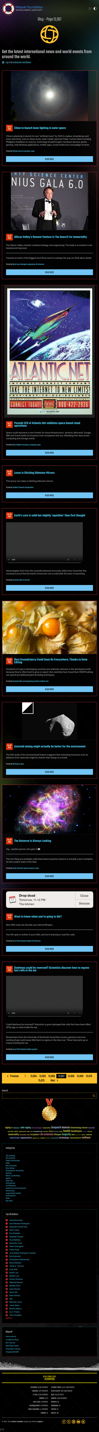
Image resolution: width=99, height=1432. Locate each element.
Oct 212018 (9, 128)
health (66, 1131)
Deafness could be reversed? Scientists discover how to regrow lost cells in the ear (51, 969)
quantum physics (29, 868)
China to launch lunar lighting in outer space (40, 128)
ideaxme (90, 1132)
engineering (31, 264)
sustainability (54, 1138)
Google (61, 1131)
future (51, 1131)
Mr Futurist (10, 1343)
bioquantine (47, 1128)
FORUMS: (43, 1413)
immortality (13, 1134)
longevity (66, 1134)
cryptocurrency (22, 1131)
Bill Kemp (15, 764)
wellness (86, 1137)
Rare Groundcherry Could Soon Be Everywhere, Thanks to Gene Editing (50, 661)
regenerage (15, 1138)
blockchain (91, 1128)
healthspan (76, 1131)
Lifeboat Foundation (17, 1421)
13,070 (89, 1076)
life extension (40, 264)
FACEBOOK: (33, 1387)
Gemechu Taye (15, 1243)
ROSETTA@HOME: (33, 1409)
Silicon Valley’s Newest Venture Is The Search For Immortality (50, 237)
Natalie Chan (14, 1286)
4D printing (10, 1158)
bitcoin (85, 1128)
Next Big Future (12, 1346)
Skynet (8, 1173)
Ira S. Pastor (14, 1312)
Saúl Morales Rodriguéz (19, 1223)
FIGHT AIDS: (36, 1402)
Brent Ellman (14, 1295)
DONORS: (42, 1398)
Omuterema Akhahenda (19, 1259)
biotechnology (76, 1128)
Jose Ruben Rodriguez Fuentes (22, 1253)
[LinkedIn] (74, 1422)
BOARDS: (54, 1398)
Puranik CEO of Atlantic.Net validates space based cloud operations (47, 424)
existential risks (38, 1132)
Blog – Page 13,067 (49, 19)
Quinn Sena (14, 1230)
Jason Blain (14, 1305)
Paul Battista (14, 1240)
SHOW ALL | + (9, 1318)
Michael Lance (17, 151)
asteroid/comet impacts (16, 1188)
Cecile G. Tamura (16, 1266)
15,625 (41, 1080)
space (33, 151)
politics (83, 1135)
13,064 (33, 1076)
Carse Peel (16, 941)
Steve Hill (13, 1292)
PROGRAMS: (54, 1405)
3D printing (10, 1155)
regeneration (26, 1137)
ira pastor (34, 1134)
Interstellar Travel (25, 1135)
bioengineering (29, 681)
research (34, 1138)
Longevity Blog (12, 1339)
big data (9, 1201)
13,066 (51, 1076)
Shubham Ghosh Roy (18, 1227)
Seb (11, 1299)
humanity (84, 1131)
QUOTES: (53, 1413)
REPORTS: (54, 1402)
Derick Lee (16, 264)
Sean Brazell (14, 1289)
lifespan (57, 1134)
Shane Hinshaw (16, 1279)
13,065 (42, 1076)
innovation (26, 151)
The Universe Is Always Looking (32, 841)
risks (38, 1138)
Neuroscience (78, 1135)
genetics (34, 1049)
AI (12, 1128)
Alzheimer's (16, 1128)
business (26, 444)
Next (53, 1080)
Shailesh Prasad (18, 487)
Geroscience (11, 1336)
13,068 (71, 1076)
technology (64, 1138)
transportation (29, 487)
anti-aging (26, 1127)
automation (11, 1195)
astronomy (10, 1191)
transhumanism (75, 1138)
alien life (9, 1181)
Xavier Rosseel (17, 868)
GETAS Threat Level (49, 1378)
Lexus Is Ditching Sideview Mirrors (34, 473)
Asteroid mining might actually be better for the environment (50, 746)
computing (32, 444)
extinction (45, 1131)
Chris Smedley (15, 1315)
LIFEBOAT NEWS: (56, 1387)
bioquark (56, 1127)
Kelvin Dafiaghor (16, 1246)
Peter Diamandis (13, 1160)
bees (8, 1198)
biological (24, 264)
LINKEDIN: (35, 1391)
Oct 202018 (9, 473)
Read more (49, 159)
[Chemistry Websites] (49, 1110)
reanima (89, 1135)
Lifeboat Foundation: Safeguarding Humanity (43, 8)
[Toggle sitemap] (90, 8)
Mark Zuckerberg (13, 1175)
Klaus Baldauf (17, 444)
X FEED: (35, 1394)
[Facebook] (64, 1422)
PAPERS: (53, 1409)
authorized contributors (22, 62)
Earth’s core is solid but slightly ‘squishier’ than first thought (49, 515)
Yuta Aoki (13, 1269)
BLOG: (53, 1394)
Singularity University (15, 1170)
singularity (43, 1138)
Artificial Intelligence (36, 1128)
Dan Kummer (15, 1256)
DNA (8, 1163)
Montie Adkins (15, 1309)
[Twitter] (69, 1422)
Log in (8, 62)
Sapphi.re (40, 1421)
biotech (66, 1127)
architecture (11, 1185)
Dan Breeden (14, 1233)
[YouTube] (78, 1422)
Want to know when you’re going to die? (38, 916)
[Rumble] (83, 1422)
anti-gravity (10, 1183)
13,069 (80, 1076)
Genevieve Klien (17, 580)
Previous (14, 1076)
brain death (10, 1131)
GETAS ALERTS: (55, 1391)
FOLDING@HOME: (34, 1405)
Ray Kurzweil (11, 1165)
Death (31, 1131)
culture (28, 1131)
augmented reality (13, 1193)
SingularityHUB (12, 1352)
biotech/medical (39, 681)
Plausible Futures (13, 1349)
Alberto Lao (14, 1276)
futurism (27, 580)
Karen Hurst (14, 1250)
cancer (16, 1132)
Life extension (46, 1134)
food (47, 681)
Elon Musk (10, 1168)
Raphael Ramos (16, 1282)
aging (8, 1127)
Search (94, 1096)
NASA (73, 1135)
